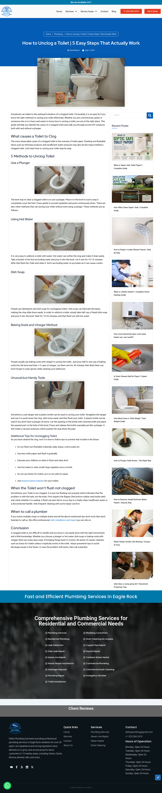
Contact (104, 11)
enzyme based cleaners (33, 481)
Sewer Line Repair (100, 736)
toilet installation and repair (63, 520)
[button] (7, 785)
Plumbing (58, 34)
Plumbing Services (100, 732)
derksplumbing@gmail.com (139, 732)
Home (59, 11)
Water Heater (97, 741)
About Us (68, 745)
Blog (114, 11)
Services (70, 11)
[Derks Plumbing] (15, 728)
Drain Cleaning (98, 745)
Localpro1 (88, 787)
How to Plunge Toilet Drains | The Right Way (132, 460)
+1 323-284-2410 (133, 736)
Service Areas (87, 11)
